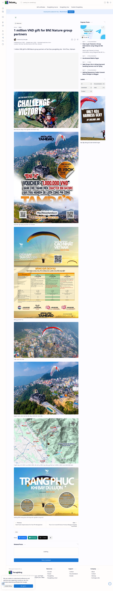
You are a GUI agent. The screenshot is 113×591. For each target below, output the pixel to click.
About (93, 571)
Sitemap (93, 576)
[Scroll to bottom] (109, 583)
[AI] (86, 83)
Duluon (49, 574)
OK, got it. (23, 586)
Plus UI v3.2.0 (63, 11)
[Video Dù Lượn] (3, 44)
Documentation (73, 574)
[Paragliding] (11, 2)
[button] (3, 2)
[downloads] (86, 87)
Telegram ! (71, 11)
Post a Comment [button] (46, 560)
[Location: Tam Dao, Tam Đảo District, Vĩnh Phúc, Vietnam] (28, 44)
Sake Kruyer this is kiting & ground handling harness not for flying (94, 65)
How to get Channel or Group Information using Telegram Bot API (93, 46)
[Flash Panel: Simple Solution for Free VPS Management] (30, 524)
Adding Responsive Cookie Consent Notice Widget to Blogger (94, 73)
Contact (71, 571)
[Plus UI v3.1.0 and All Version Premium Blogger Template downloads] (62, 524)
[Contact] (3, 25)
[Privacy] (3, 31)
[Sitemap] (3, 37)
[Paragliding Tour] (64, 7)
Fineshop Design (105, 587)
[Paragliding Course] (52, 7)
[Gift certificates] (41, 7)
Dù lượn (49, 571)
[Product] (86, 91)
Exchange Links (95, 578)
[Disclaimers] (3, 34)
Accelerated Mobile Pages (91, 58)
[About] (3, 22)
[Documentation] (92, 41)
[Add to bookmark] (103, 27)
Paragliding (50, 576)
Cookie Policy (8, 586)
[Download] (3, 41)
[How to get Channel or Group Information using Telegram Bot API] (92, 32)
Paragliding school (52, 578)
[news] (16, 531)
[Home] (3, 8)
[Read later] (72, 39)
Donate (71, 576)
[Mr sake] (22, 39)
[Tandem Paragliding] (76, 7)
